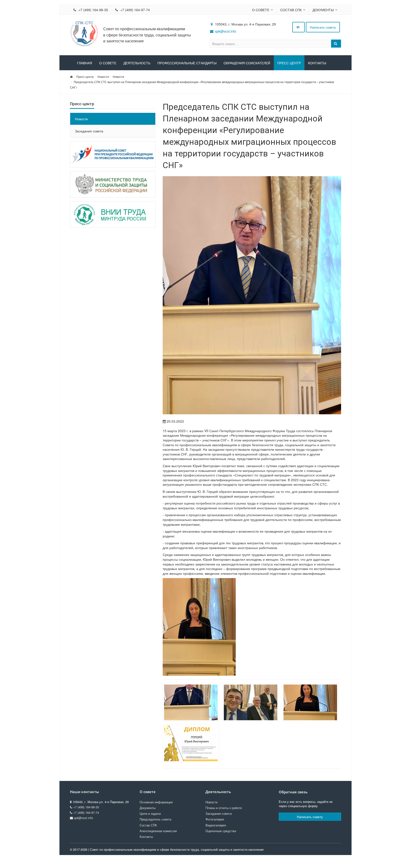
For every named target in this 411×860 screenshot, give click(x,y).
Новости (103, 77)
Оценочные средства (221, 831)
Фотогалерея (215, 819)
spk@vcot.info (225, 31)
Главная (84, 63)
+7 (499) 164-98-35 (93, 9)
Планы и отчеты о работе (224, 808)
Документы (323, 9)
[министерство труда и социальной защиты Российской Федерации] (113, 184)
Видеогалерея (216, 825)
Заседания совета (89, 131)
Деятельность (136, 63)
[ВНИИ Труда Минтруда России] (113, 214)
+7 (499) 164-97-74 (134, 9)
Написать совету (323, 27)
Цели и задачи (150, 813)
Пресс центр (289, 63)
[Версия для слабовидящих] (298, 27)
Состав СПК (291, 9)
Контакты (317, 63)
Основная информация (156, 802)
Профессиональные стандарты (186, 63)
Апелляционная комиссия (158, 831)
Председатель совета (155, 819)
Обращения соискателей (247, 63)
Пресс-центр (85, 77)
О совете (260, 9)
